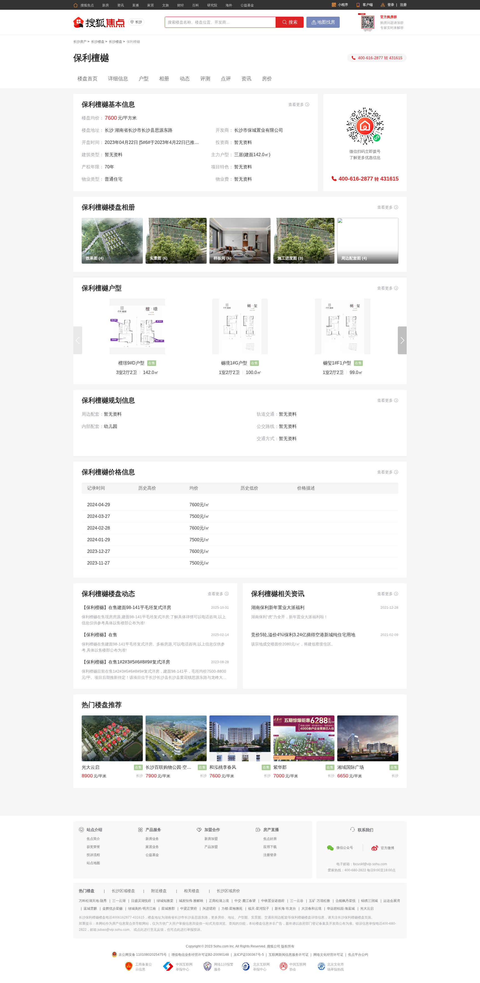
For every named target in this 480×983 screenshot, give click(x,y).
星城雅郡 (168, 908)
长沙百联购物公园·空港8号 (171, 767)
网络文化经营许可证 (328, 955)
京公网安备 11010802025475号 (143, 955)
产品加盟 (211, 847)
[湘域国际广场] (367, 738)
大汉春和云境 (311, 908)
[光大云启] (112, 738)
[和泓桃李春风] (240, 738)
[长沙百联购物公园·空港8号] (176, 738)
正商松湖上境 (219, 901)
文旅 (165, 5)
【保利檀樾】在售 (99, 634)
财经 (180, 5)
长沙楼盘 (97, 42)
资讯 (120, 5)
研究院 (212, 5)
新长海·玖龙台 (285, 908)
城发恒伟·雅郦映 (191, 901)
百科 (195, 5)
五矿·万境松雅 (319, 901)
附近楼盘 (159, 890)
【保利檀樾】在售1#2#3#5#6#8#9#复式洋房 (126, 662)
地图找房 (323, 22)
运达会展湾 (391, 901)
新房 (105, 5)
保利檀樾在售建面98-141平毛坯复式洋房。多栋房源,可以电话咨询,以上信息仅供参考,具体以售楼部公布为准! (153, 647)
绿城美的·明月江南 (142, 908)
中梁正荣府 (188, 908)
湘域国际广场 (350, 767)
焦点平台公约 (358, 955)
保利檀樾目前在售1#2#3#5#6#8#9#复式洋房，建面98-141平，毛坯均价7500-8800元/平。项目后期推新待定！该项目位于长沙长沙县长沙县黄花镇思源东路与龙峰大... (154, 674)
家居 (150, 5)
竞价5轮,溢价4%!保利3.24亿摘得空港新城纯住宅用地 (303, 634)
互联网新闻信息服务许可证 (289, 955)
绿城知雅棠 (165, 901)
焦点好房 (270, 839)
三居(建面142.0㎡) (252, 154)
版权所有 (287, 946)
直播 (135, 5)
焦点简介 (93, 839)
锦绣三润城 (369, 901)
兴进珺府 (209, 908)
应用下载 (270, 847)
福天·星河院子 (258, 908)
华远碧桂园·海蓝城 (341, 908)
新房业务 (152, 839)
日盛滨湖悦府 (141, 901)
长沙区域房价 (228, 890)
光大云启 (90, 767)
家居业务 (152, 847)
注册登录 (270, 855)
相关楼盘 (191, 890)
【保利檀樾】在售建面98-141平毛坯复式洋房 (126, 607)
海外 (229, 5)
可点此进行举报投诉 (185, 930)
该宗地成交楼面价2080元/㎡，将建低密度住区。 (293, 644)
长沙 (138, 22)
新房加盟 (211, 839)
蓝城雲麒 (90, 908)
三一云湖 (119, 901)
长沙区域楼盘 (123, 890)
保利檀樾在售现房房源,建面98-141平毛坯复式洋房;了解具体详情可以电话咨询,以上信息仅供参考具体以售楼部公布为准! (154, 620)
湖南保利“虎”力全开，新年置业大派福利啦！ (289, 617)
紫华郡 (280, 767)
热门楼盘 (86, 890)
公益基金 (247, 5)
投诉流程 (93, 855)
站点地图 (93, 863)
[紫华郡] (303, 738)
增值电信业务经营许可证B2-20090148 (200, 955)
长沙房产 (80, 42)
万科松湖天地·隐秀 (93, 901)
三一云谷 (296, 901)
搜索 (290, 22)
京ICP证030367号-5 (249, 955)
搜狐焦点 (83, 5)
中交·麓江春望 (245, 901)
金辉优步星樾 (112, 908)
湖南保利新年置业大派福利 (277, 607)
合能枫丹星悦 (346, 901)
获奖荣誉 (93, 847)
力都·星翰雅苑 (231, 908)
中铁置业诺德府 (272, 901)
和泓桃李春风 (222, 767)
